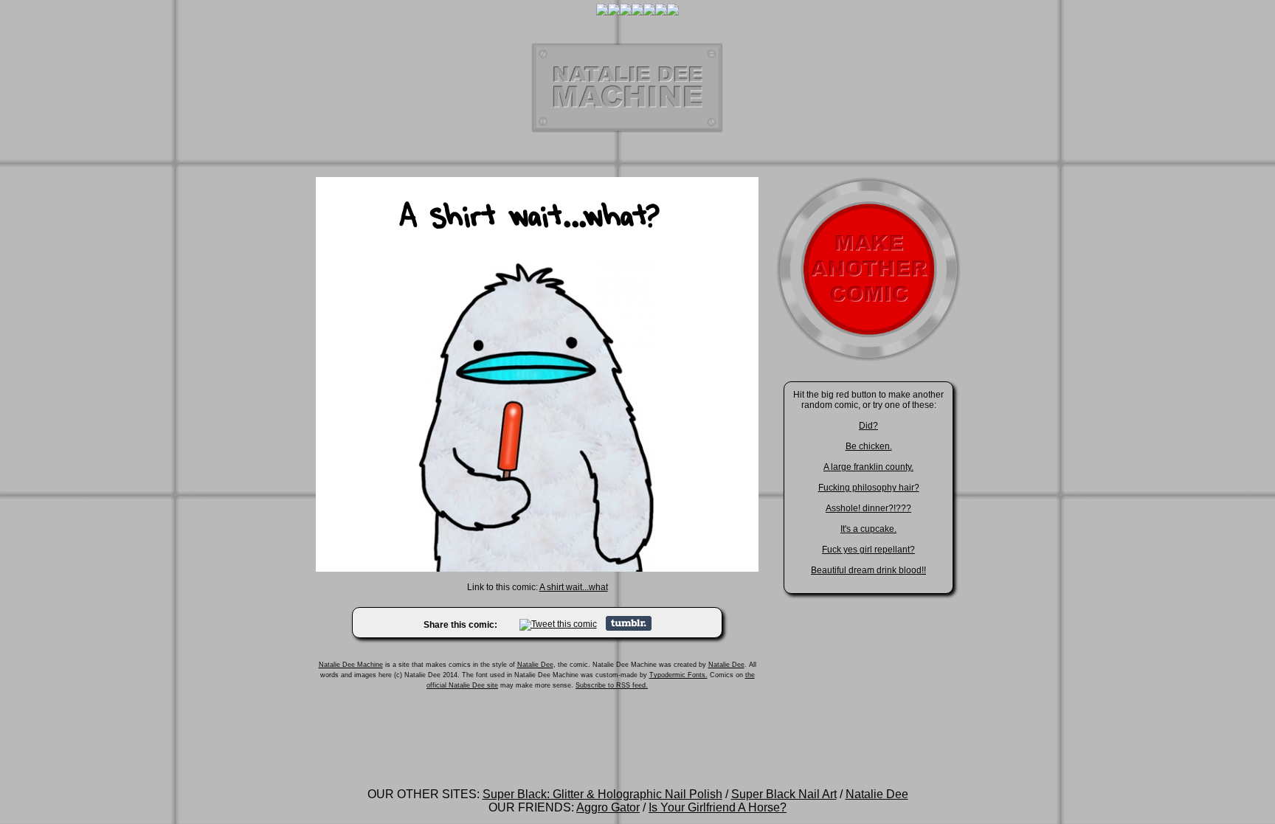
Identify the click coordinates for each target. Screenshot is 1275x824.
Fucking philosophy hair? (868, 487)
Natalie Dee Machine (351, 664)
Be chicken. (869, 446)
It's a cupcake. (868, 529)
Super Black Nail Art (784, 794)
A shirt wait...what (573, 587)
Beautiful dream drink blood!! (868, 570)
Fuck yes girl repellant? (868, 549)
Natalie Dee (535, 664)
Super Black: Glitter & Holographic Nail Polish (602, 794)
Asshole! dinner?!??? (868, 508)
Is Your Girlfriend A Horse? (718, 807)
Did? (868, 425)
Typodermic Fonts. (678, 675)
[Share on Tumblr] (629, 628)
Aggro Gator (608, 807)
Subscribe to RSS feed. (612, 685)
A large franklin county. (868, 467)
